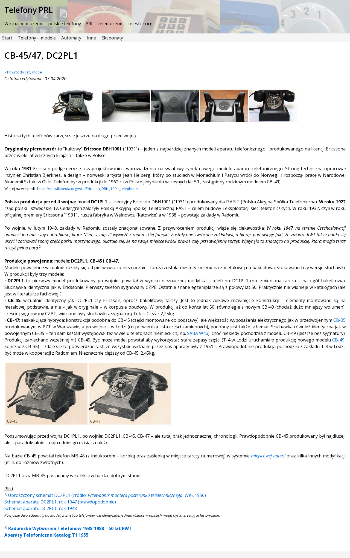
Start (7, 38)
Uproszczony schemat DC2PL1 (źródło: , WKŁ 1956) (107, 495)
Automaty (71, 38)
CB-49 (338, 340)
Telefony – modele (37, 38)
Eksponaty (112, 38)
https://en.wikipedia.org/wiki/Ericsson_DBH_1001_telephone (87, 188)
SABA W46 (197, 333)
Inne (91, 38)
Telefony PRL (28, 10)
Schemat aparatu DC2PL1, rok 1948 (40, 508)
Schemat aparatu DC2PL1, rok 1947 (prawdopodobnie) (60, 502)
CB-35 (339, 320)
